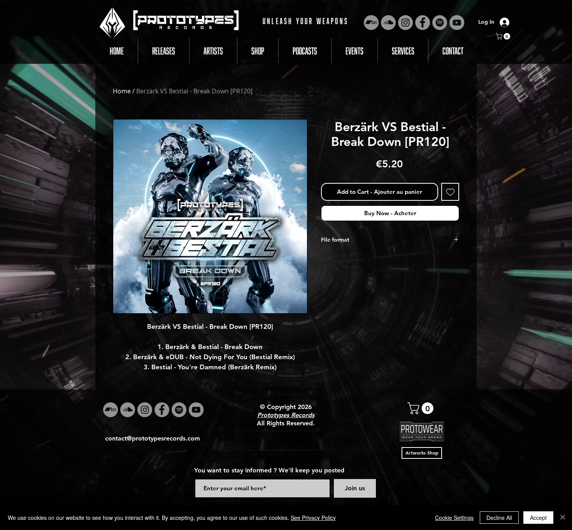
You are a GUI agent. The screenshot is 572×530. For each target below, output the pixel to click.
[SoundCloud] (388, 22)
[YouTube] (456, 22)
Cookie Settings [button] (454, 517)
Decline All (499, 517)
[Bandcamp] (371, 22)
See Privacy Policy (313, 517)
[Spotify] (439, 22)
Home (122, 91)
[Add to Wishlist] (450, 192)
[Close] (562, 517)
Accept (538, 517)
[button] (504, 36)
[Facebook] (422, 22)
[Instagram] (405, 22)
